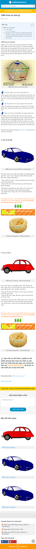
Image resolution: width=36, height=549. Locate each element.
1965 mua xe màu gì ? (18, 376)
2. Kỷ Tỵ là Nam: (11, 31)
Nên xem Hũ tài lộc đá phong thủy (20, 212)
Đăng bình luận (18, 409)
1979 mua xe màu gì (8, 477)
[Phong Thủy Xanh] (18, 2)
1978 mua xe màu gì (8, 447)
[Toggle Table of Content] (31, 25)
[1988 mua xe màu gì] (18, 493)
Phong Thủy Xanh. (6, 381)
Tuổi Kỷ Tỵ (23, 130)
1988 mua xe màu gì (8, 507)
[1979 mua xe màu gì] (18, 463)
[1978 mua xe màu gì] (18, 433)
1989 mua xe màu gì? (9, 27)
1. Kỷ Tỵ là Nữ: (9, 29)
